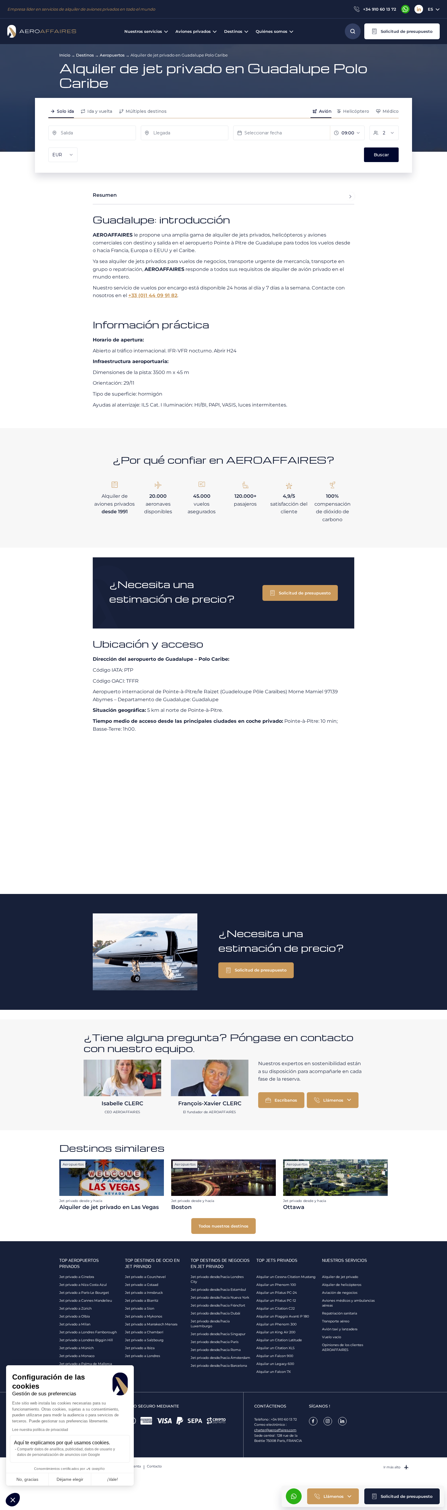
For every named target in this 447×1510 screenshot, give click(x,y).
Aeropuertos (112, 55)
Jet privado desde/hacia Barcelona (219, 1365)
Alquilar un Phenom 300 (276, 1324)
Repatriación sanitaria (339, 1313)
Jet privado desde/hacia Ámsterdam (220, 1358)
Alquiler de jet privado (340, 1277)
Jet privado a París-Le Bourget (84, 1292)
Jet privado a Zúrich (75, 1308)
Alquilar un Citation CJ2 (275, 1308)
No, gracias (27, 1479)
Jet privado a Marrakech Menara (151, 1324)
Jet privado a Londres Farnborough (88, 1332)
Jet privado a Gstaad (141, 1285)
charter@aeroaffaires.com (275, 1430)
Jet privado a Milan (74, 1324)
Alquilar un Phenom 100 (276, 1285)
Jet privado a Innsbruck (144, 1292)
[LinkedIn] (418, 9)
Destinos (85, 55)
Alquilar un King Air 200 (275, 1332)
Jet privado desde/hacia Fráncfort (218, 1305)
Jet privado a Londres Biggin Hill (86, 1340)
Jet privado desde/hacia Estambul (218, 1289)
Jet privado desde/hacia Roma (216, 1350)
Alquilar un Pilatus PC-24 (276, 1292)
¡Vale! (112, 1479)
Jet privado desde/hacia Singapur (218, 1334)
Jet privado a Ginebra (76, 1277)
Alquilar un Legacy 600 (275, 1364)
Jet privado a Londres (142, 1356)
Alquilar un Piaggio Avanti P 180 (282, 1316)
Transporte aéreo (335, 1321)
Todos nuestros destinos (223, 1226)
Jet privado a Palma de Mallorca (85, 1364)
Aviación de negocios (339, 1292)
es (430, 9)
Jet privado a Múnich (76, 1348)
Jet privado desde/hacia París (214, 1342)
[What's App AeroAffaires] (405, 9)
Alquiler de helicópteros (341, 1285)
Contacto (154, 1466)
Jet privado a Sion (139, 1308)
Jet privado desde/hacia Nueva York (220, 1297)
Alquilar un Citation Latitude (279, 1340)
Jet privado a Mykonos (143, 1316)
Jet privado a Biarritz (141, 1300)
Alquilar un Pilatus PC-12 (276, 1300)
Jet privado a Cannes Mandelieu (85, 1300)
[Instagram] (328, 1421)
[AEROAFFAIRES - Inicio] (41, 31)
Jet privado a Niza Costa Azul (83, 1285)
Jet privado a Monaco (77, 1356)
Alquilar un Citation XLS (275, 1348)
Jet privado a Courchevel (145, 1277)
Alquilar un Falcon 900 (274, 1356)
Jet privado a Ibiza (139, 1348)
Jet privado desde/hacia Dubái (215, 1313)
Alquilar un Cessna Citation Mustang (286, 1277)
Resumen (105, 195)
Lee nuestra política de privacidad (40, 1430)
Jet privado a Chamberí (144, 1332)
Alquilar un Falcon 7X (273, 1372)
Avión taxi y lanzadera (339, 1329)
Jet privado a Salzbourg (144, 1340)
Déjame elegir (70, 1479)
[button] (402, 31)
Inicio (64, 55)
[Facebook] (313, 1421)
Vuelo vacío (331, 1337)
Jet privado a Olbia (74, 1316)
